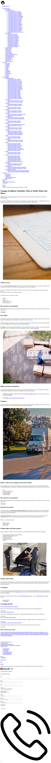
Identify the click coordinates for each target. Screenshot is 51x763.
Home (4, 185)
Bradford (19, 632)
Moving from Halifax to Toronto (14, 80)
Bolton (15, 632)
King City (33, 633)
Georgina (7, 633)
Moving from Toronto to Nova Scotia (15, 100)
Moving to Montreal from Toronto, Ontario (16, 124)
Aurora (4, 632)
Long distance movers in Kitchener (15, 15)
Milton (6, 634)
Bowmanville (8, 632)
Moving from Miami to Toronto (14, 136)
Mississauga (7, 63)
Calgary (7, 106)
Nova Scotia (7, 99)
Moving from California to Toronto (15, 132)
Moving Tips (8, 176)
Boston (6, 151)
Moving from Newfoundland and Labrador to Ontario (18, 171)
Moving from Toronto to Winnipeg (15, 110)
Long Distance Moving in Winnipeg (15, 28)
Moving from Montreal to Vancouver (15, 89)
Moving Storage (8, 47)
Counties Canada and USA (10, 177)
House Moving (8, 57)
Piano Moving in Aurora (13, 34)
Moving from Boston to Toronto (14, 153)
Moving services (6, 8)
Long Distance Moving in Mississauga (15, 16)
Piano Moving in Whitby (13, 46)
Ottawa (6, 119)
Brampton (7, 64)
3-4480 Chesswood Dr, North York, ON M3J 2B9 (10, 645)
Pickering (32, 634)
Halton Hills (18, 633)
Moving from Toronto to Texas (14, 155)
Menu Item (5, 182)
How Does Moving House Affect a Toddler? (9, 606)
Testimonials (7, 175)
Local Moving (8, 9)
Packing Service (8, 48)
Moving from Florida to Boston (14, 90)
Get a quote (3, 312)
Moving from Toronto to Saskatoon (15, 104)
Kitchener (7, 70)
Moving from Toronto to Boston (14, 152)
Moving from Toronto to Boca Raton (15, 145)
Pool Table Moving (9, 53)
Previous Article (6, 600)
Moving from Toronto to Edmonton (15, 87)
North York (7, 72)
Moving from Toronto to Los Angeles (15, 140)
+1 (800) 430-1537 (6, 6)
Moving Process (8, 178)
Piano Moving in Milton (12, 44)
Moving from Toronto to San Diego (15, 134)
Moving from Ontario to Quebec (14, 95)
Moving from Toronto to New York (15, 127)
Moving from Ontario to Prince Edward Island (17, 167)
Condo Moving (8, 52)
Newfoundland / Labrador (10, 169)
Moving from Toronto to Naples (14, 150)
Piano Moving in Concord (13, 38)
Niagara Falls (15, 634)
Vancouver (7, 113)
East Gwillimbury (40, 632)
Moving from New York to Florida (15, 84)
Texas (6, 154)
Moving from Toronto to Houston (14, 159)
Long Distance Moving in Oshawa (15, 19)
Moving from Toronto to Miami (14, 137)
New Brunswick (8, 116)
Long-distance (6, 77)
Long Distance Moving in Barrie (14, 11)
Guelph (6, 68)
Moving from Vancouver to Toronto (15, 115)
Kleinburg (41, 633)
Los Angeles (7, 139)
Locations (5, 62)
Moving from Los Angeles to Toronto (15, 141)
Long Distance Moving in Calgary (14, 21)
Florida (6, 142)
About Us (5, 172)
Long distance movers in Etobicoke (15, 13)
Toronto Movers (6, 648)
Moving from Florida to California (14, 97)
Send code (3, 705)
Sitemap (2, 664)
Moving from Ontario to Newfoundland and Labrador (18, 170)
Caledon (35, 632)
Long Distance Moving (10, 10)
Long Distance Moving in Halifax (14, 22)
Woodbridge (9, 635)
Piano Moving (8, 33)
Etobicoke (2, 633)
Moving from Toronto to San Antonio (15, 161)
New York (7, 126)
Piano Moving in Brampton (13, 36)
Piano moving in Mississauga (13, 45)
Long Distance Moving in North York (15, 17)
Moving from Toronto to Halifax (14, 79)
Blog (4, 180)
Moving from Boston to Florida (14, 91)
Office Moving (8, 51)
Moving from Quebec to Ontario (14, 96)
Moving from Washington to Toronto (15, 163)
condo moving (18, 591)
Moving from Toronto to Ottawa (14, 121)
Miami (6, 135)
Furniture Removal (9, 61)
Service (1, 687)
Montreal (7, 123)
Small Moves (8, 60)
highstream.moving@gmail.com (6, 644)
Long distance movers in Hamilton (15, 12)
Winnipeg (7, 109)
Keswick (29, 633)
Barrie (6, 69)
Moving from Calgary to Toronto (14, 108)
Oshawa (7, 74)
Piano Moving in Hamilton (13, 41)
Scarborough (8, 71)
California (7, 130)
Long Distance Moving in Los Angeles (15, 31)
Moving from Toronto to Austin (14, 160)
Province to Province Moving (11, 54)
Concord (45, 632)
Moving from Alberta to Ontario (14, 92)
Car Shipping (8, 50)
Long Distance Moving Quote (9, 181)
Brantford (23, 632)
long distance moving (13, 196)
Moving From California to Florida (15, 98)
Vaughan (7, 66)
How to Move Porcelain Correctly (7, 612)
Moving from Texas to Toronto (14, 157)
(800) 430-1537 (40, 596)
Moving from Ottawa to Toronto (14, 122)
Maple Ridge (46, 633)
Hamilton (7, 65)
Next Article (5, 601)
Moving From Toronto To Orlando (15, 148)
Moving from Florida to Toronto (14, 144)
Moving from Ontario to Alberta (14, 93)
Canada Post (36, 328)
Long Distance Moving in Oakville (15, 18)
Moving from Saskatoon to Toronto (15, 105)
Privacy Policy (3, 659)
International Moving (9, 55)
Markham (2, 634)
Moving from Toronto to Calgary (14, 107)
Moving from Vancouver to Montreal (15, 88)
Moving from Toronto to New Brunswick (16, 118)
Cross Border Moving (9, 56)
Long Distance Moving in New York (15, 29)
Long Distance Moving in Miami (14, 30)
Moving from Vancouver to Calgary (15, 82)
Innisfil (25, 633)
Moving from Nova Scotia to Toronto (15, 101)
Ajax (1, 632)
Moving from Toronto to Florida (14, 143)
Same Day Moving (9, 59)
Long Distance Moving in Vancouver (15, 27)
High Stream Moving (24, 596)
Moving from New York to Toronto (15, 128)
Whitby (5, 635)
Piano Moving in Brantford (13, 37)
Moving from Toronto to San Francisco (15, 133)
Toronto (46, 634)
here (28, 324)
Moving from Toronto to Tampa (14, 146)
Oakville (7, 75)
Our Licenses (8, 173)
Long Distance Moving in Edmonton (15, 24)
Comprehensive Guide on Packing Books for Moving (11, 622)
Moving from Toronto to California (15, 131)
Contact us (5, 179)
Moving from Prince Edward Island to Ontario (17, 168)
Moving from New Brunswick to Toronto (16, 117)
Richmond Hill (8, 73)
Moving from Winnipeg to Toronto (15, 111)
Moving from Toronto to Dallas (14, 158)
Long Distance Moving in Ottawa (14, 26)
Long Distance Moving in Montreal (15, 25)
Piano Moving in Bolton (12, 35)
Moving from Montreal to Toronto (14, 125)
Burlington (31, 632)
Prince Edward (8, 166)
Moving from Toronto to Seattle (14, 164)
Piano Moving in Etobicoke (13, 39)
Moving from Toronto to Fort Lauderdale (16, 149)
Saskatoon (7, 102)
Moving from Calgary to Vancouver (15, 81)
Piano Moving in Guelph (13, 42)
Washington (7, 162)
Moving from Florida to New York (15, 83)
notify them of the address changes (29, 393)
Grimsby (10, 633)
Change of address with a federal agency (17, 397)
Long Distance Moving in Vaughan (15, 20)
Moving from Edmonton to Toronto (15, 86)
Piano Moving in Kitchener (13, 43)
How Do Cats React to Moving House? (8, 617)
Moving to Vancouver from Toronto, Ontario (17, 114)
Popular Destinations (9, 78)
